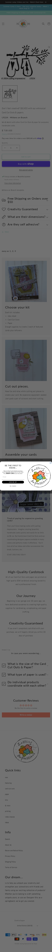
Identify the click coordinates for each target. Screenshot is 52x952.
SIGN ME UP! (13, 482)
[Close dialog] (50, 463)
